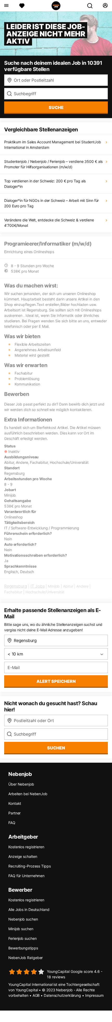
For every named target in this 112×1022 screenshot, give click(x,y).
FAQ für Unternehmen (26, 875)
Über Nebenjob (21, 784)
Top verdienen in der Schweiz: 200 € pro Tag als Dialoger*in (45, 184)
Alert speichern (56, 681)
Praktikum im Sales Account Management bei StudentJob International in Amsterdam (52, 145)
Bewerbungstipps (23, 948)
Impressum (94, 995)
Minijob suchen (20, 929)
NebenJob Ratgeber (25, 957)
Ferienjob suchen (22, 938)
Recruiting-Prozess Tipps (29, 866)
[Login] (105, 5)
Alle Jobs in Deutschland (28, 909)
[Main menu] (6, 5)
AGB (36, 995)
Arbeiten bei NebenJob (27, 794)
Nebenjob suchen (23, 919)
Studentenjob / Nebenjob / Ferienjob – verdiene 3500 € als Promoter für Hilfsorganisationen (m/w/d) (53, 164)
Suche (56, 107)
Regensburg (15, 586)
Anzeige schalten (22, 856)
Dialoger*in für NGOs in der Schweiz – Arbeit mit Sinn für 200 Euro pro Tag (51, 203)
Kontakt (14, 803)
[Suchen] (92, 6)
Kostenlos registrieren (26, 847)
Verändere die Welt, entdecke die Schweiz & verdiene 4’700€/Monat (49, 223)
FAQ (11, 822)
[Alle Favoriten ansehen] (22, 6)
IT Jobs (37, 586)
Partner (14, 813)
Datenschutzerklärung (62, 995)
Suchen (56, 747)
